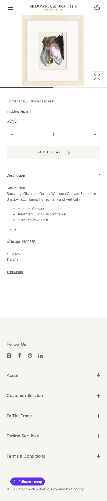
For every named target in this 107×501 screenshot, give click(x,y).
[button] (10, 7)
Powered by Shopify (67, 489)
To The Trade (19, 415)
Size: (21, 220)
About (13, 375)
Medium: (24, 209)
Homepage (16, 101)
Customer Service (25, 395)
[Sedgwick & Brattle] (53, 7)
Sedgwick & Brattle (34, 489)
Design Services (23, 435)
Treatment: (26, 214)
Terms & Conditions (26, 456)
